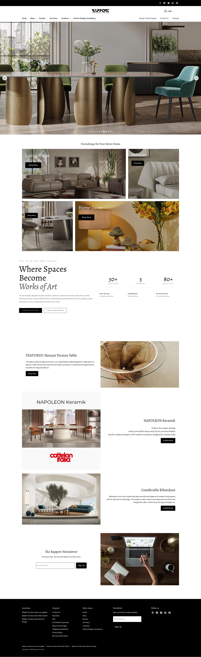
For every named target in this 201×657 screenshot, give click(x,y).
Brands (42, 18)
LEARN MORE (168, 440)
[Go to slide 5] (99, 131)
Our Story (53, 18)
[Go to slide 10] (111, 131)
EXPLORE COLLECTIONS (30, 310)
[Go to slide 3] (94, 131)
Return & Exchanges (59, 626)
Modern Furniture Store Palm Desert (34, 616)
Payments (55, 616)
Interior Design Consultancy (85, 18)
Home (24, 18)
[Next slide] (196, 78)
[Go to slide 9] (108, 131)
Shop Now (32, 373)
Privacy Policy (57, 632)
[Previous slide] (4, 78)
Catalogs (175, 18)
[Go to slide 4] (97, 131)
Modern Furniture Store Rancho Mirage (84, 646)
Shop (32, 18)
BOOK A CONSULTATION (55, 310)
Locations (65, 18)
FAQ (53, 619)
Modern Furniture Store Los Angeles (34, 612)
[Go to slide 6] (101, 131)
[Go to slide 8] (106, 131)
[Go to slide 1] (90, 131)
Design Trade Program (148, 18)
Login (170, 11)
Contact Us (164, 18)
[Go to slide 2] (92, 131)
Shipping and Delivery (60, 629)
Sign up (81, 565)
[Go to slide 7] (104, 131)
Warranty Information (60, 636)
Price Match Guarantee (60, 622)
